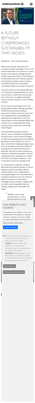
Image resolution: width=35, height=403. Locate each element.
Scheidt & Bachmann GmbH (13, 4)
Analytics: (8, 243)
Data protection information (13, 223)
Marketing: (9, 253)
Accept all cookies (10, 227)
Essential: (8, 236)
